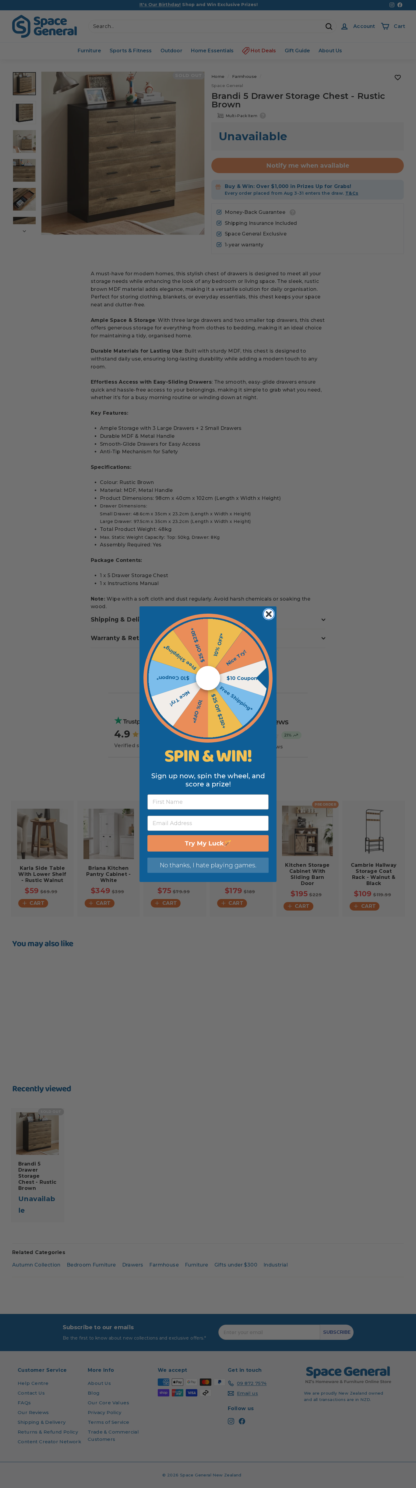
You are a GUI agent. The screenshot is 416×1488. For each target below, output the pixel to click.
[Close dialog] (268, 614)
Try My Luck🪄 (208, 843)
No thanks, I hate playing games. (208, 865)
